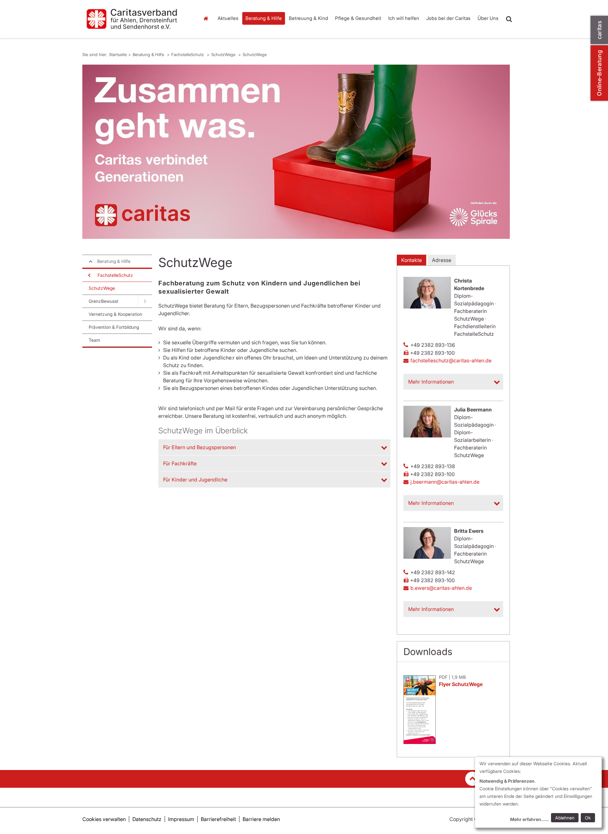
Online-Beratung (599, 73)
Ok (588, 817)
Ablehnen (564, 817)
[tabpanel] (296, 152)
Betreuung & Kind (308, 18)
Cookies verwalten (104, 819)
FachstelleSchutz (188, 54)
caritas (599, 30)
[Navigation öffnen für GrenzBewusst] (145, 301)
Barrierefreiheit (218, 819)
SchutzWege (224, 54)
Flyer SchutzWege (461, 684)
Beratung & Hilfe (263, 18)
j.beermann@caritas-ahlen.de (444, 482)
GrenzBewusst (103, 301)
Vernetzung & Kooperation (115, 314)
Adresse (441, 260)
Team (94, 340)
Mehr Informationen (431, 382)
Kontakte (411, 260)
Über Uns (488, 18)
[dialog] (538, 792)
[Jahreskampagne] (296, 152)
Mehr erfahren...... (529, 819)
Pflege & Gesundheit (358, 18)
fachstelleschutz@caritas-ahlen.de (450, 360)
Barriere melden (261, 819)
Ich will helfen (403, 18)
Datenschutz (147, 819)
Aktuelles (228, 18)
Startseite (207, 18)
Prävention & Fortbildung (114, 327)
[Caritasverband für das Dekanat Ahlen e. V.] (136, 19)
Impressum (181, 819)
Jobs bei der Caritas (448, 18)
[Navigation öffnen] (88, 275)
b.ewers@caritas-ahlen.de (441, 588)
